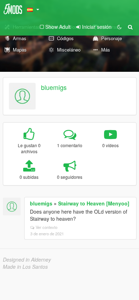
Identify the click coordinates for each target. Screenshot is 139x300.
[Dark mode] (119, 27)
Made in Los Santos (25, 266)
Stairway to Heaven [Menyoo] (93, 203)
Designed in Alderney (27, 259)
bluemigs (54, 87)
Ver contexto (46, 227)
